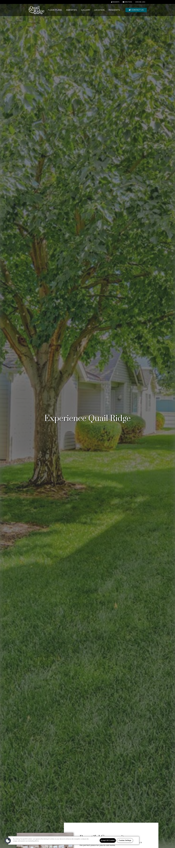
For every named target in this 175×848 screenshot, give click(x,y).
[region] (73, 840)
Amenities (71, 10)
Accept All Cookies (108, 840)
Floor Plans (55, 10)
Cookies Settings (125, 840)
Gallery (85, 10)
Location (99, 10)
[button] (136, 10)
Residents (114, 10)
